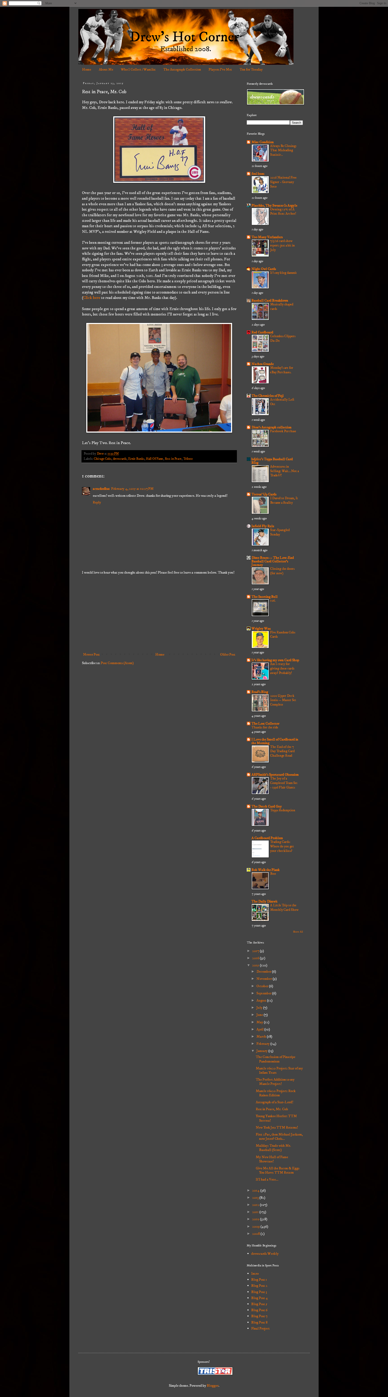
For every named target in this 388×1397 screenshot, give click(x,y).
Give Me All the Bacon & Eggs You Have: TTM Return (277, 1170)
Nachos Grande (262, 364)
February (263, 1043)
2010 (256, 1219)
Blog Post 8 (259, 1322)
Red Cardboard (262, 332)
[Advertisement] (159, 613)
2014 (256, 1190)
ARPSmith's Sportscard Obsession (275, 774)
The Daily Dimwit (264, 901)
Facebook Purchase (283, 431)
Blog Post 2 (259, 1285)
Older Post (227, 654)
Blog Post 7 (259, 1316)
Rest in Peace (173, 459)
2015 (256, 965)
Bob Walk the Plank (265, 870)
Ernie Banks (136, 459)
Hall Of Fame (154, 459)
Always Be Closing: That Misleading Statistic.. (283, 150)
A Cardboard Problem (267, 838)
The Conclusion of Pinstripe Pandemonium (275, 1059)
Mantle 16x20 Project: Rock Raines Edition (275, 1093)
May (260, 1022)
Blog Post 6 (259, 1310)
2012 (256, 1205)
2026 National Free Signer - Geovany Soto (283, 182)
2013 (255, 1197)
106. (273, 600)
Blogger (212, 1385)
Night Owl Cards (263, 269)
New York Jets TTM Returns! (277, 1127)
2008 (256, 1233)
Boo (273, 874)
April (260, 1029)
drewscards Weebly (265, 1253)
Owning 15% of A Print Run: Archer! (283, 211)
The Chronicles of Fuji (267, 395)
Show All (298, 931)
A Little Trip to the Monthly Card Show (284, 907)
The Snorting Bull (264, 596)
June (260, 1015)
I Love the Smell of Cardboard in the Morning (274, 741)
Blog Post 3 (259, 1292)
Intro (255, 1273)
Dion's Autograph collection (271, 427)
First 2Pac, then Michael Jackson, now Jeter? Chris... (279, 1136)
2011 (255, 1212)
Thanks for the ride (264, 727)
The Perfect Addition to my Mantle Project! (275, 1081)
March (261, 1036)
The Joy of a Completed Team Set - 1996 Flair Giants (284, 783)
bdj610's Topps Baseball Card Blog (272, 461)
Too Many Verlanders (267, 237)
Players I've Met (220, 69)
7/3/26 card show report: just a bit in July (282, 245)
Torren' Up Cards (263, 494)
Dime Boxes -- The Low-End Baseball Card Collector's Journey (272, 561)
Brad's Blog (259, 692)
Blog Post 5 (259, 1304)
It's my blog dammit (283, 273)
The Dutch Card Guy (266, 806)
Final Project (260, 1328)
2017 (256, 951)
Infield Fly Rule (262, 526)
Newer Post (91, 654)
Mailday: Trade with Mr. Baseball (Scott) (273, 1147)
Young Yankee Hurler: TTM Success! (276, 1118)
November (264, 978)
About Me (106, 69)
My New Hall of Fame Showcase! (272, 1159)
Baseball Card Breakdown (269, 300)
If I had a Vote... (267, 1179)
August (261, 1000)
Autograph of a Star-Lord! (274, 1102)
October (262, 986)
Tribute (188, 459)
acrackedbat (101, 488)
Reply (97, 502)
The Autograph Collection (182, 69)
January (262, 1051)
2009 (256, 1226)
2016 (256, 958)
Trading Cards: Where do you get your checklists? (282, 846)
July (259, 1007)
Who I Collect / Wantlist (138, 69)
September (264, 993)
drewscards (120, 459)
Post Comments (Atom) (117, 663)
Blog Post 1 (259, 1279)
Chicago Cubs (102, 459)
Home (86, 69)
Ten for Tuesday (251, 69)
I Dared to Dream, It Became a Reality (284, 500)
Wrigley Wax (261, 628)
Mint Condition (262, 142)
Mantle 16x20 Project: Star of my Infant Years (279, 1070)
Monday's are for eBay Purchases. (281, 370)
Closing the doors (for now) (282, 571)
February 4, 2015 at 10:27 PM (132, 488)
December (264, 971)
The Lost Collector (265, 723)
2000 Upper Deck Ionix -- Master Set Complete (283, 700)
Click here (91, 297)
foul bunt (258, 173)
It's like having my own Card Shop (275, 660)
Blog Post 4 (259, 1298)
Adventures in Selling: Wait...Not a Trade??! (284, 471)
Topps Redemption (282, 810)
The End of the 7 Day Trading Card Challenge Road (282, 751)
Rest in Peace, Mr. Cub (272, 1109)
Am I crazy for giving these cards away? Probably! (282, 668)
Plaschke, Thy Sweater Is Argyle (274, 205)
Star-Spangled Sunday (280, 532)
